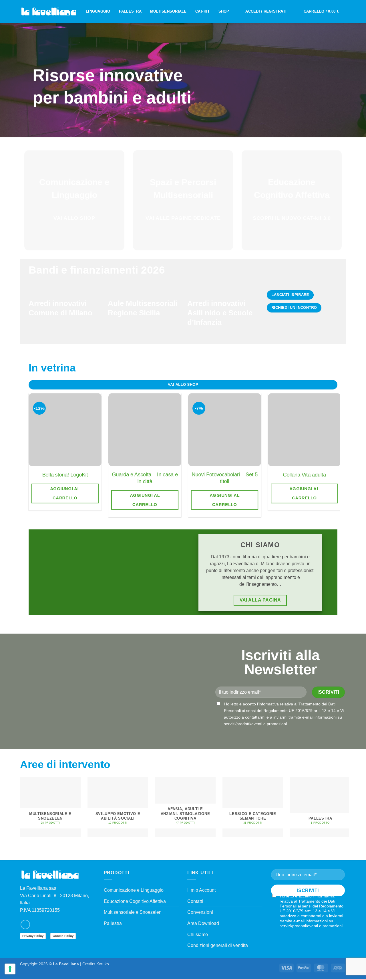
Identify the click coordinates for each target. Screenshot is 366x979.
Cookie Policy (63, 936)
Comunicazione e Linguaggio (134, 890)
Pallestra (113, 923)
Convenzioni (200, 912)
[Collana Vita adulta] (304, 429)
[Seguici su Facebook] (25, 924)
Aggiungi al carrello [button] (65, 493)
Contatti (195, 901)
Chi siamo (197, 934)
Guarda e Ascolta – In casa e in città (145, 477)
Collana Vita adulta (304, 475)
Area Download (203, 923)
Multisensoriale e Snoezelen (133, 912)
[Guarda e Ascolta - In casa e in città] (144, 429)
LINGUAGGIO (98, 11)
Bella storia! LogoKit (65, 475)
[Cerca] (297, 11)
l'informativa (268, 704)
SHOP (223, 11)
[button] (266, 11)
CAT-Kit (202, 11)
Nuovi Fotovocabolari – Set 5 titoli (225, 477)
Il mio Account (201, 890)
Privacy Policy (32, 936)
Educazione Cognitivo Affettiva (135, 901)
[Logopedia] (48, 11)
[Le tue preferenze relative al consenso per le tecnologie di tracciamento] (10, 969)
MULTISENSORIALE (168, 11)
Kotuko (102, 964)
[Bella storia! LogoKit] (65, 429)
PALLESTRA (130, 11)
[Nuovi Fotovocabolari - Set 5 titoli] (224, 429)
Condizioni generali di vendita (217, 945)
